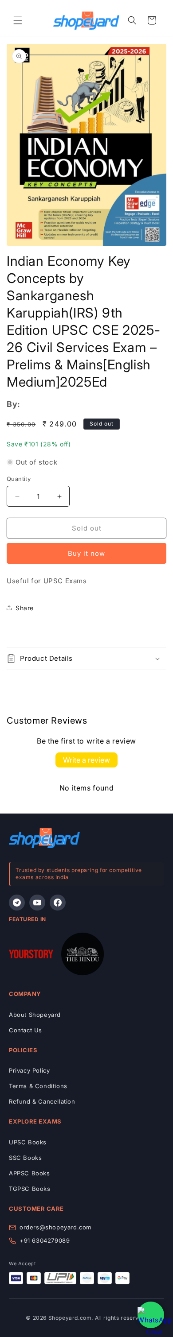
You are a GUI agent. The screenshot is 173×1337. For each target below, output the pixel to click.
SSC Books (25, 1157)
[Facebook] (58, 903)
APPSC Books (29, 1173)
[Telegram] (17, 903)
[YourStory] (31, 955)
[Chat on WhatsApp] (151, 1315)
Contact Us (25, 1030)
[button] (18, 20)
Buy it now (86, 553)
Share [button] (25, 608)
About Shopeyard (35, 1014)
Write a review (86, 760)
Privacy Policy (29, 1070)
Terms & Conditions (38, 1085)
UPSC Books (28, 1142)
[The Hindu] (82, 956)
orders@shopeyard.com (55, 1227)
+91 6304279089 (45, 1240)
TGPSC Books (30, 1188)
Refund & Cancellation (42, 1101)
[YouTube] (37, 903)
